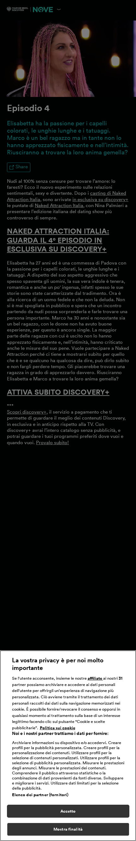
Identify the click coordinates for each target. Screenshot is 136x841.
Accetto (68, 811)
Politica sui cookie (57, 728)
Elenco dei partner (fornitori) (40, 795)
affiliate (95, 678)
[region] (68, 745)
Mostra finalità (68, 829)
